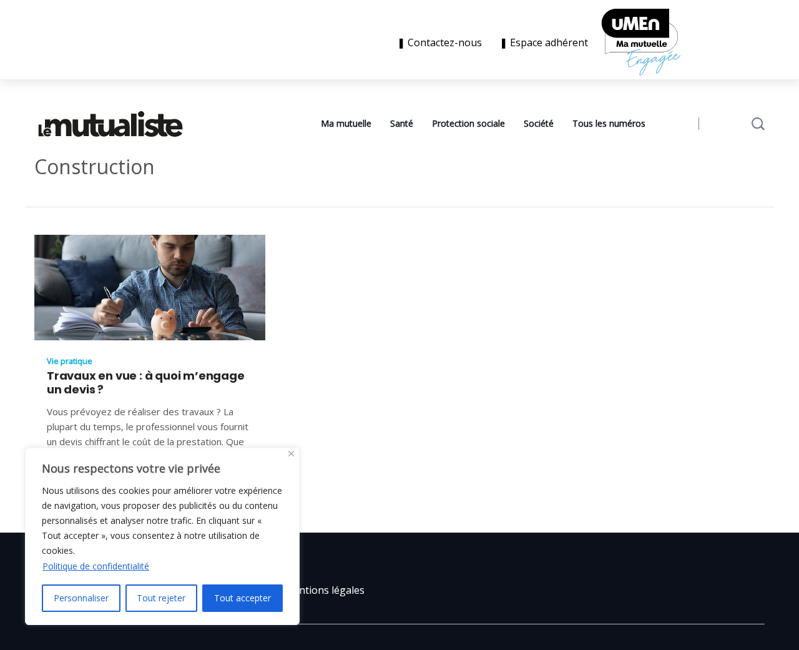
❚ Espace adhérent (543, 42)
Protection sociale (468, 123)
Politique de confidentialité (95, 566)
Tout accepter (242, 598)
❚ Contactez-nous (442, 42)
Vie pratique (69, 361)
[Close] (291, 453)
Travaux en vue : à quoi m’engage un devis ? (146, 382)
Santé (401, 123)
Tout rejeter (161, 598)
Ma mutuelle (346, 123)
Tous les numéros (608, 123)
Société (539, 123)
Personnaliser (81, 598)
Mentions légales (324, 590)
